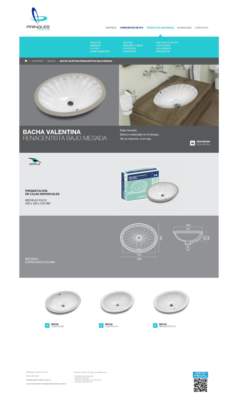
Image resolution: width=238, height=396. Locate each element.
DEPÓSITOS (129, 48)
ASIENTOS (95, 43)
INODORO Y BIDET (133, 46)
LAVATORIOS (163, 46)
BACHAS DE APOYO (167, 43)
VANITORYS (129, 51)
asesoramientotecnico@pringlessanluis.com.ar (46, 384)
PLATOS (94, 48)
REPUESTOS (163, 51)
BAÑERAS (95, 46)
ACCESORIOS (163, 48)
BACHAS (128, 43)
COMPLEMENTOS (100, 51)
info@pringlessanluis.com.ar (38, 380)
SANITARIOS (37, 61)
